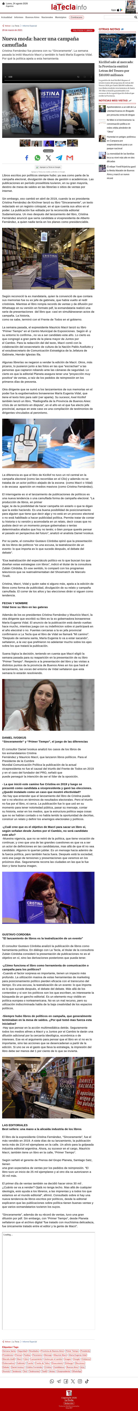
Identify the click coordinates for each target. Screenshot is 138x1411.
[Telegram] (59, 1381)
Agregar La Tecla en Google (50, 167)
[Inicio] (3, 3)
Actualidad (6, 17)
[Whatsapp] (52, 1381)
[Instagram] (80, 1381)
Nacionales (47, 17)
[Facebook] (66, 1381)
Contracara (76, 17)
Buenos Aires (32, 17)
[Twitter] (73, 1381)
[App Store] (118, 10)
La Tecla (15, 26)
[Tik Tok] (87, 1381)
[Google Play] (121, 10)
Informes (18, 17)
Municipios (60, 17)
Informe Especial (30, 26)
